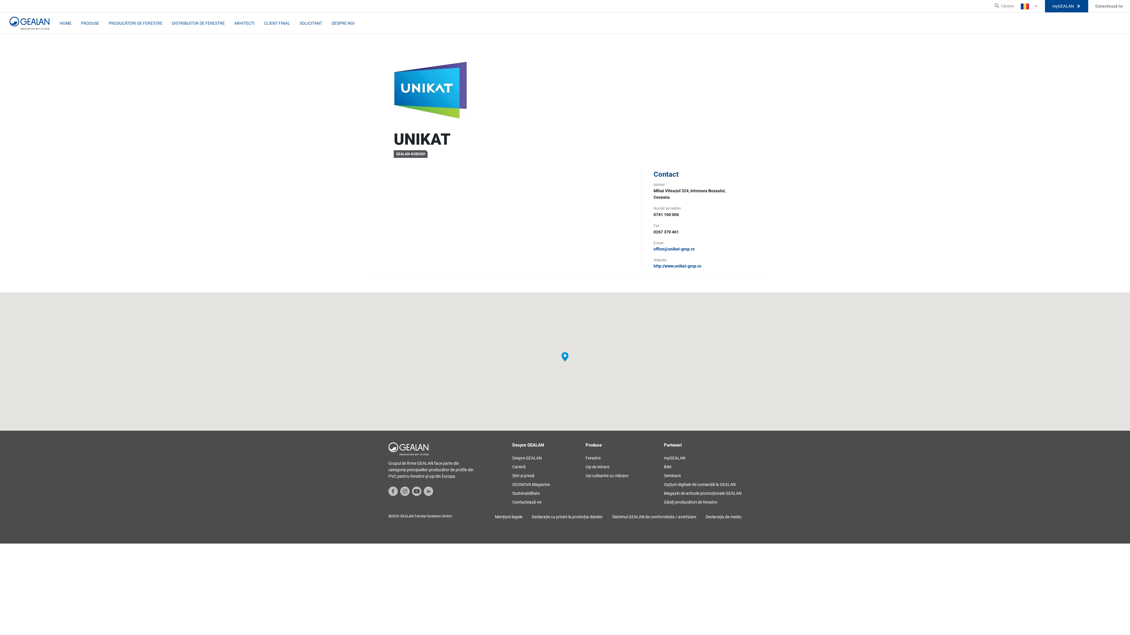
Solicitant (311, 23)
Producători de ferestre (135, 23)
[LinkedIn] (428, 491)
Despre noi (343, 23)
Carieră (519, 466)
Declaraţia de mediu (724, 516)
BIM (667, 466)
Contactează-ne (526, 502)
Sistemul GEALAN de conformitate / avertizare (654, 516)
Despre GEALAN (527, 458)
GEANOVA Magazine (531, 484)
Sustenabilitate (526, 493)
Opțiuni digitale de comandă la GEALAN (700, 484)
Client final (277, 23)
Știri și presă (523, 475)
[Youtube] (416, 491)
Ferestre (593, 458)
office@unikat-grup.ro (674, 249)
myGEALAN (1063, 6)
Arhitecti (244, 23)
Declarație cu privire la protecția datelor (567, 516)
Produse (90, 23)
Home (66, 23)
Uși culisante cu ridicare (607, 475)
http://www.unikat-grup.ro (677, 266)
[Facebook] (393, 491)
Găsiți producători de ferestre (690, 502)
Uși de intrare (597, 466)
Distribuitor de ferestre (198, 23)
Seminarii (672, 475)
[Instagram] (405, 491)
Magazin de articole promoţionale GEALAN (703, 493)
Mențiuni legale (508, 516)
